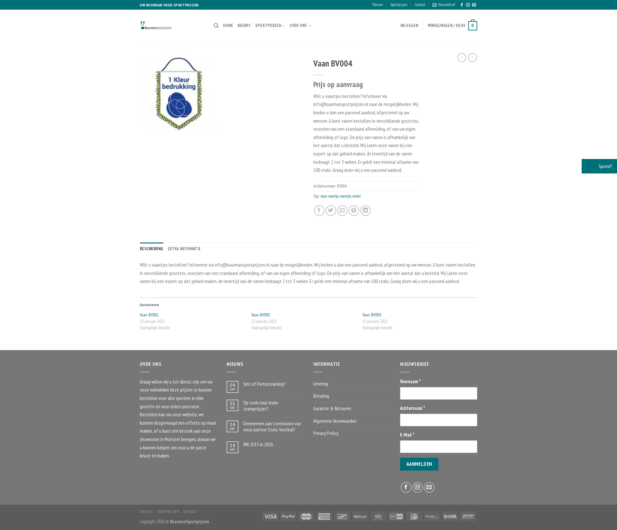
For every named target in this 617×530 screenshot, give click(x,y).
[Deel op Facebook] (319, 210)
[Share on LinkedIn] (365, 210)
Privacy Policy (325, 433)
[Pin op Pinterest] (354, 210)
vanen (356, 196)
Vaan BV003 (260, 315)
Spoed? (605, 166)
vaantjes (345, 196)
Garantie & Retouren (332, 408)
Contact (420, 4)
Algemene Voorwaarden (335, 421)
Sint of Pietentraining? (264, 384)
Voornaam (410, 381)
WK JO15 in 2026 (258, 444)
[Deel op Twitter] (331, 210)
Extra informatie (184, 249)
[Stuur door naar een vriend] (342, 210)
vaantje (333, 196)
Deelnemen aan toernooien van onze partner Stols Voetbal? (272, 426)
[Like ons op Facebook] (462, 5)
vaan (323, 196)
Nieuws (377, 4)
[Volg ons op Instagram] (468, 5)
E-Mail (407, 435)
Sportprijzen (398, 4)
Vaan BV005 (371, 315)
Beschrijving (151, 249)
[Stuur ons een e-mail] (474, 5)
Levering (320, 383)
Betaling (321, 396)
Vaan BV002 (149, 315)
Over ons (298, 25)
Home (228, 25)
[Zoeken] (216, 26)
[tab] (151, 249)
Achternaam (412, 408)
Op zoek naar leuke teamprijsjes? (260, 406)
